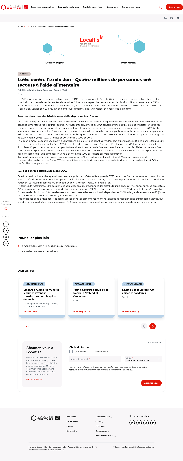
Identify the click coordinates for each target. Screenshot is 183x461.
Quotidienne (80, 352)
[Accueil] (14, 7)
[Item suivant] (152, 326)
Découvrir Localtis (34, 379)
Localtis (33, 26)
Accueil (20, 26)
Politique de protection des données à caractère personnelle (102, 370)
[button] (42, 7)
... (26, 26)
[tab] (26, 326)
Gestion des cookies (56, 450)
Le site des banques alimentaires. (38, 251)
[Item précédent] (144, 326)
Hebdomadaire (101, 352)
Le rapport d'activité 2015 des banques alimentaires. (48, 246)
